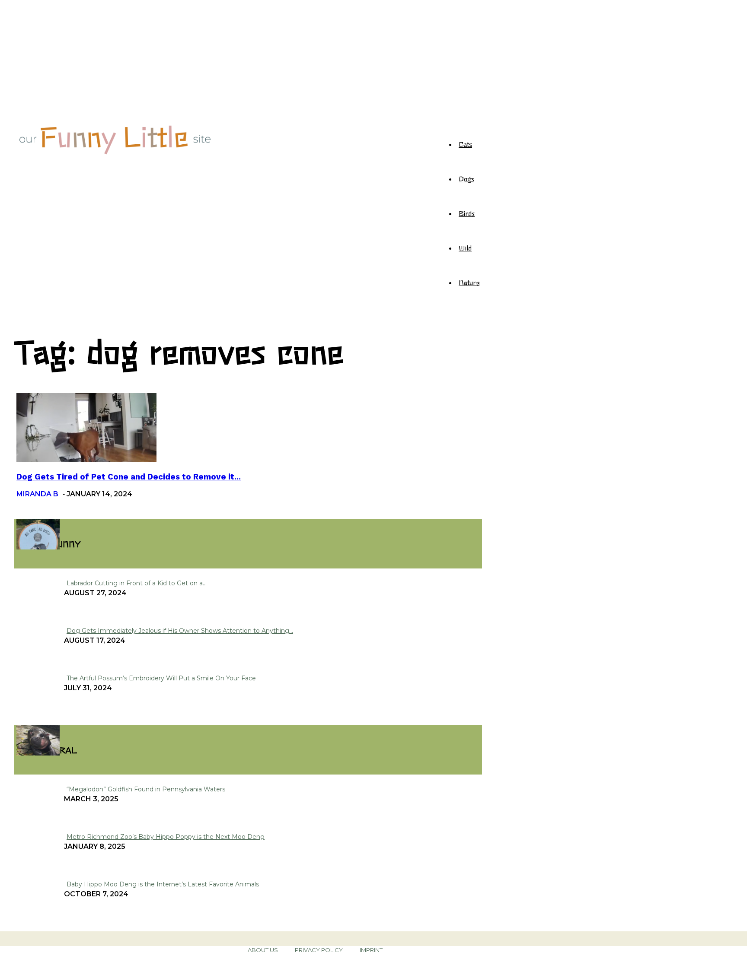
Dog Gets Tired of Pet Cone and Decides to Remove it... (128, 477)
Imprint (371, 949)
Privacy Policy (319, 949)
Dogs (466, 178)
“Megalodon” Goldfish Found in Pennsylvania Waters (146, 789)
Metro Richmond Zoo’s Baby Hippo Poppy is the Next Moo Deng (166, 837)
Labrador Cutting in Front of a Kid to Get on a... (137, 583)
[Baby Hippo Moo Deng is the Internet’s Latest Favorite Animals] (38, 753)
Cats (465, 144)
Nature (469, 282)
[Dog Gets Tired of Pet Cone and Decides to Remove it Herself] (86, 459)
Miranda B (37, 494)
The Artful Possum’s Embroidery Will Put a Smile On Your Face (161, 678)
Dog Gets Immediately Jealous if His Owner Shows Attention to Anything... (180, 631)
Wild (465, 247)
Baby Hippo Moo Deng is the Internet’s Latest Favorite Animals (163, 884)
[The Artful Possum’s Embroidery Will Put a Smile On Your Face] (38, 547)
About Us (263, 949)
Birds (467, 213)
